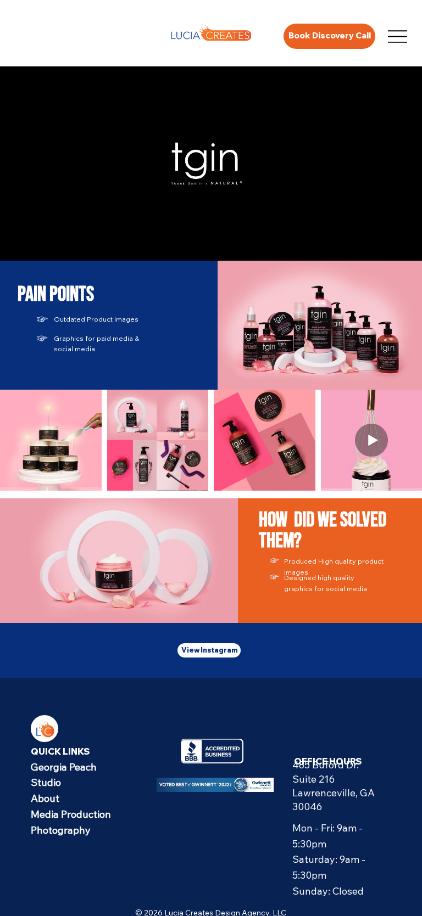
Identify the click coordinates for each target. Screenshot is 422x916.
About (45, 798)
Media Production (71, 814)
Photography (61, 830)
